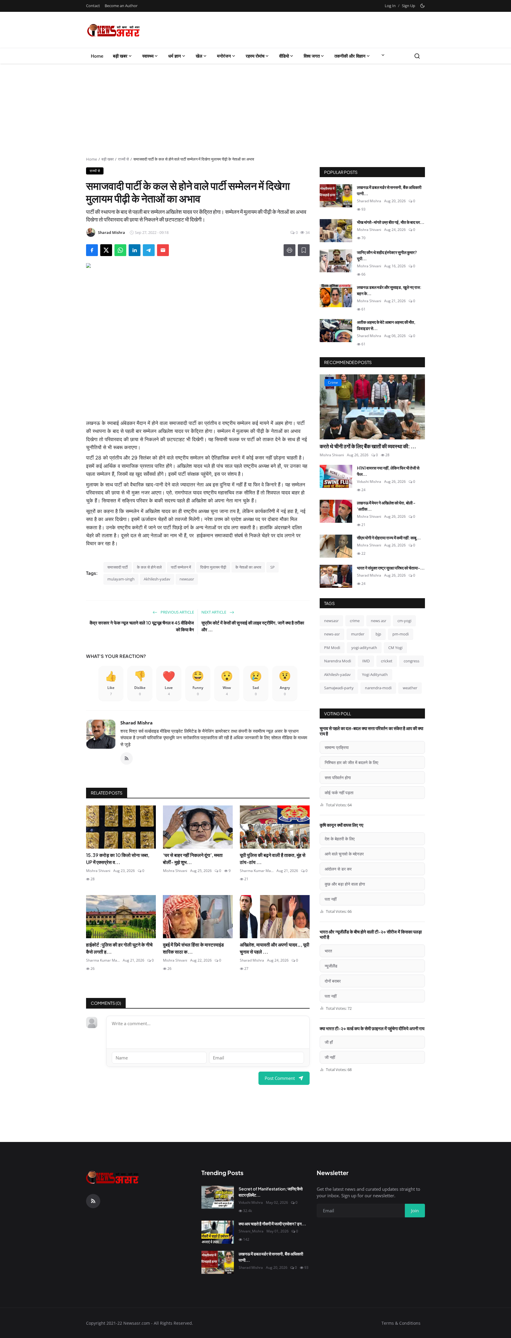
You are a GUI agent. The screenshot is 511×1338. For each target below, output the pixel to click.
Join (415, 1211)
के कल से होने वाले (149, 567)
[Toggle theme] (422, 5)
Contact (93, 5)
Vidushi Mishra (369, 481)
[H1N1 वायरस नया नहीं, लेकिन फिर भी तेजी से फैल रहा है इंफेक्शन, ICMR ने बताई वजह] (336, 476)
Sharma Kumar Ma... (257, 870)
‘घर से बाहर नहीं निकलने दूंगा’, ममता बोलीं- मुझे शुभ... (193, 858)
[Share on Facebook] (92, 250)
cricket (386, 661)
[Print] (289, 250)
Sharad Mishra (136, 723)
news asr (378, 620)
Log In (390, 5)
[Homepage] (113, 30)
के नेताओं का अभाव (248, 567)
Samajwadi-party (339, 687)
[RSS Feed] (126, 758)
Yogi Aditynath (375, 674)
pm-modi (400, 634)
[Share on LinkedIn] (134, 250)
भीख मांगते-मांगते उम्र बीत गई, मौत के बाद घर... (390, 222)
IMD (366, 661)
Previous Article (177, 612)
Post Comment (280, 1078)
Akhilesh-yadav (157, 579)
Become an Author (121, 5)
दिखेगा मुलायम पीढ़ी (213, 567)
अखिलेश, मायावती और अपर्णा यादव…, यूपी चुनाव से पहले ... (274, 948)
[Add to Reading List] (304, 250)
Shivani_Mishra (251, 1231)
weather (410, 687)
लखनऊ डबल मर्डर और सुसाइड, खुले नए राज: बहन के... (389, 290)
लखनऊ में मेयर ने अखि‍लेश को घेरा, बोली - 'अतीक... (386, 506)
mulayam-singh (121, 579)
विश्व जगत (312, 56)
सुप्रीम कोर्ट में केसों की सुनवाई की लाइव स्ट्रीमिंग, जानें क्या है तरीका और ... (252, 626)
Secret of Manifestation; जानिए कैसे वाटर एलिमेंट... (271, 1192)
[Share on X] (106, 250)
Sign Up (408, 5)
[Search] (417, 56)
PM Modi (332, 647)
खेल (199, 56)
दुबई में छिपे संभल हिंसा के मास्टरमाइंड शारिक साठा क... (193, 948)
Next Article (214, 612)
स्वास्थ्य (147, 56)
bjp (378, 634)
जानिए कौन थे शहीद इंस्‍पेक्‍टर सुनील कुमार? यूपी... (387, 255)
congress (411, 661)
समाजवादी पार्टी (117, 567)
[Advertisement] (255, 112)
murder (357, 634)
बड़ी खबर (120, 56)
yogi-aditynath (364, 647)
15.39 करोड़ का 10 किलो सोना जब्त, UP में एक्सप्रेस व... (117, 858)
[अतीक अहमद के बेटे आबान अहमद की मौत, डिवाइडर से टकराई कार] (336, 330)
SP (272, 567)
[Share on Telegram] (149, 250)
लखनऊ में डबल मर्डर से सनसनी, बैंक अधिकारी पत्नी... (389, 190)
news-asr (332, 634)
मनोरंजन (224, 56)
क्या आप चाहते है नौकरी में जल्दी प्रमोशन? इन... (272, 1223)
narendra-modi (378, 687)
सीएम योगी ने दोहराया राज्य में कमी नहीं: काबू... (389, 537)
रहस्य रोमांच (255, 56)
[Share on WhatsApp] (120, 250)
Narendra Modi (337, 661)
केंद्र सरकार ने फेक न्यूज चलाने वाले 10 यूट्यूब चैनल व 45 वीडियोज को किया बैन (142, 626)
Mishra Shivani (98, 870)
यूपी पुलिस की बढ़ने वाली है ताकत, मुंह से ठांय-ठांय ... (272, 858)
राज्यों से (123, 159)
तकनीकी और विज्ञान (350, 56)
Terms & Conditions (401, 1323)
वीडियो (284, 56)
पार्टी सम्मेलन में (181, 567)
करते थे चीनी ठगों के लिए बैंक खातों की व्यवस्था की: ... (368, 446)
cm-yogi (404, 620)
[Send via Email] (163, 250)
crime (355, 620)
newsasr (187, 579)
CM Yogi (395, 647)
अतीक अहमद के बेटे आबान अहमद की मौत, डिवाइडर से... (386, 325)
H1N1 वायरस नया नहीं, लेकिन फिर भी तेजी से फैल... (388, 471)
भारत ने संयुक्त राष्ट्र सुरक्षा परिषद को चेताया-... (391, 567)
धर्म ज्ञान (174, 56)
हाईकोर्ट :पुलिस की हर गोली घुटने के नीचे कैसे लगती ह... (119, 948)
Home (97, 56)
